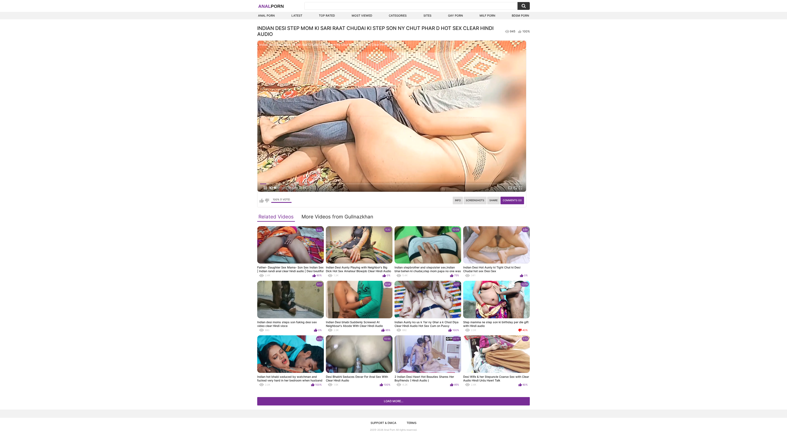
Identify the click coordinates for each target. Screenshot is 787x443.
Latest (296, 15)
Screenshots (475, 200)
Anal (271, 6)
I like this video (261, 201)
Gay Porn (455, 15)
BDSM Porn (520, 15)
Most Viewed (362, 15)
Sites (427, 15)
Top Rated (327, 15)
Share (493, 200)
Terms (411, 423)
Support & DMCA (383, 423)
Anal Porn (266, 15)
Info (458, 200)
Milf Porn (487, 15)
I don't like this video (267, 201)
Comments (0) (512, 200)
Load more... (393, 401)
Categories (398, 15)
